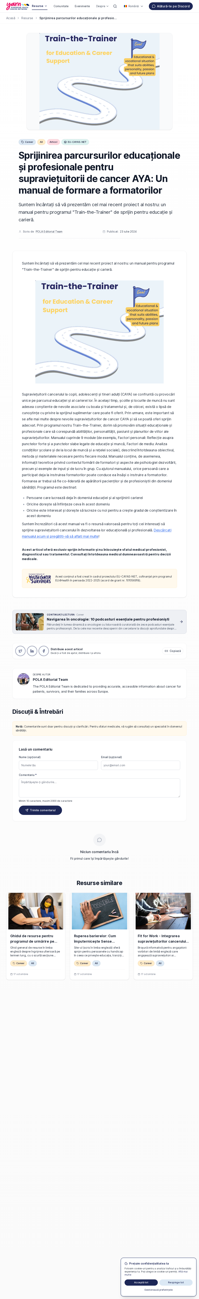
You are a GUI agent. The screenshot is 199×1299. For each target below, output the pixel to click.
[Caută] (115, 6)
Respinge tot (176, 1282)
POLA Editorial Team (49, 231)
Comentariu (28, 775)
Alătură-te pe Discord (173, 6)
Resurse (38, 6)
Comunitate (61, 6)
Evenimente (82, 6)
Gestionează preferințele (158, 1289)
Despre (100, 6)
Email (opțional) (111, 757)
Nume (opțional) (30, 757)
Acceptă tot (141, 1282)
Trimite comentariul (43, 810)
